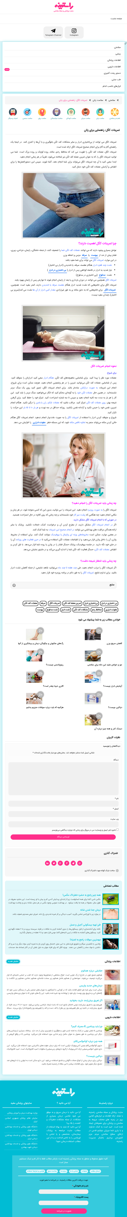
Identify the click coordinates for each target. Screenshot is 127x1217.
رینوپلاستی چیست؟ (55, 665)
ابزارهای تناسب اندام (112, 86)
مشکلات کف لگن (81, 610)
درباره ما (63, 1171)
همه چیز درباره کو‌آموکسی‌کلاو (88, 1041)
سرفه (84, 255)
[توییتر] (53, 863)
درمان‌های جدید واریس (90, 986)
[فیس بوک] (66, 863)
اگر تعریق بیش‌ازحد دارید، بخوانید (86, 1000)
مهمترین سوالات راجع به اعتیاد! (85, 940)
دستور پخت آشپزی (112, 73)
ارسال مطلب (95, 1171)
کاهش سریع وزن (114, 643)
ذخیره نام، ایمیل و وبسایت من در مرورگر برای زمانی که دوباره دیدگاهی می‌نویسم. (84, 830)
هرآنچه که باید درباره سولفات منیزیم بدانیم (45, 707)
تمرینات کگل (110, 290)
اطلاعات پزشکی (114, 60)
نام (117, 798)
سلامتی (117, 47)
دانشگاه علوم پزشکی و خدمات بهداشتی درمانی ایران (21, 1137)
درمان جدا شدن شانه (90, 910)
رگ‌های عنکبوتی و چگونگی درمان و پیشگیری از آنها (41, 643)
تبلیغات (84, 1171)
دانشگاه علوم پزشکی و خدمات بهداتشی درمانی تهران (21, 1128)
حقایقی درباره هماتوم (91, 971)
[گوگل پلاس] (60, 863)
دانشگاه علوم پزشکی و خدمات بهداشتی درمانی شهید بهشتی (21, 1145)
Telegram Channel (53, 35)
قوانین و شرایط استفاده (35, 1171)
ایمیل (116, 808)
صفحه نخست (116, 18)
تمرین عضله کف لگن (72, 603)
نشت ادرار (66, 610)
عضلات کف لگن (30, 603)
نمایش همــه (13, 961)
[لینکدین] (47, 863)
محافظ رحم (97, 610)
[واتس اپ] (79, 863)
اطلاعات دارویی (114, 67)
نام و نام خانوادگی (80, 1186)
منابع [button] (111, 585)
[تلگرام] (73, 863)
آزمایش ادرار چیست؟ (112, 686)
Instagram (74, 35)
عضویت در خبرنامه (64, 1211)
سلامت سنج (52, 1171)
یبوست (94, 255)
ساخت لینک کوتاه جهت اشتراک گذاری (100, 870)
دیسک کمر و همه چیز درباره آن (108, 728)
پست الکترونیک (81, 1197)
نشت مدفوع (52, 610)
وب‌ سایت (114, 819)
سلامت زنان (98, 100)
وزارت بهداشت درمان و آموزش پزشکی (22, 1113)
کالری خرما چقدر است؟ (53, 686)
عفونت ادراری (39, 423)
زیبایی (118, 54)
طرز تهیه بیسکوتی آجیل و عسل (85, 925)
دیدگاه (116, 760)
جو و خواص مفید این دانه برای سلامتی (104, 665)
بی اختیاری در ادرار (57, 270)
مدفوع (102, 275)
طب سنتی (116, 79)
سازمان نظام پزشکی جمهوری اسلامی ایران (21, 1120)
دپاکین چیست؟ (115, 707)
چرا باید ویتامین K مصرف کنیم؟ (86, 1026)
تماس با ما (74, 1171)
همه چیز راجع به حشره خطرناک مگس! (82, 895)
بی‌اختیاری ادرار (91, 603)
